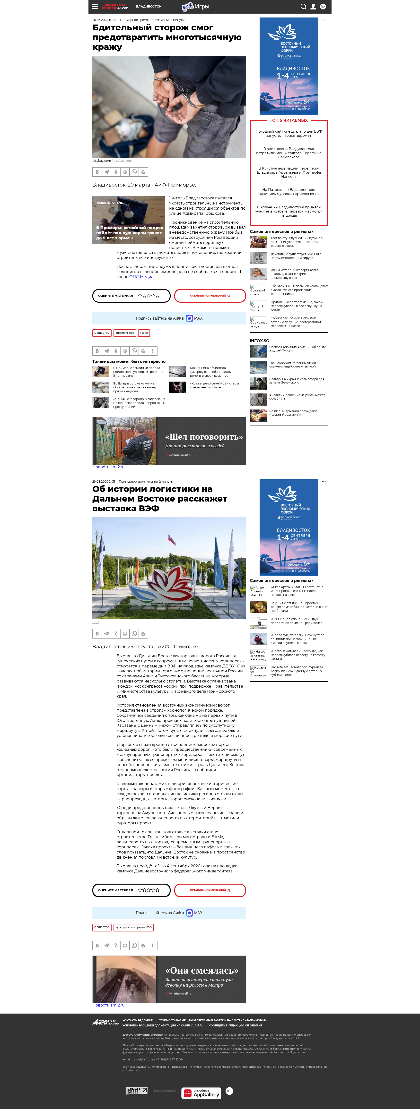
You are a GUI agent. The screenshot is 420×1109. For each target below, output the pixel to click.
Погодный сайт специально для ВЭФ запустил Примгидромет (289, 133)
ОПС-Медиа (141, 276)
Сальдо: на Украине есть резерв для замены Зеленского (296, 380)
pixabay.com (123, 160)
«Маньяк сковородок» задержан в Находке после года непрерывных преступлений (139, 403)
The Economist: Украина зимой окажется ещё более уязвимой (292, 364)
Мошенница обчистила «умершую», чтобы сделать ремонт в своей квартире (210, 371)
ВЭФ (95, 622)
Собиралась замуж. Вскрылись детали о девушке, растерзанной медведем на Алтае (296, 322)
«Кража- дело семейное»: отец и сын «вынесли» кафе (214, 385)
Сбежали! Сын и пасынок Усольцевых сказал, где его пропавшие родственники (299, 290)
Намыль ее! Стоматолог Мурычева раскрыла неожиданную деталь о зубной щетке (297, 671)
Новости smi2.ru (108, 467)
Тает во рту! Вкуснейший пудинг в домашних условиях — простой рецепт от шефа (297, 241)
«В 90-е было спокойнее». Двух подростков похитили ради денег (296, 621)
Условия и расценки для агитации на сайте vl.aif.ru (162, 1025)
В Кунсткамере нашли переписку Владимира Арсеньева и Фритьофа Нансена (289, 172)
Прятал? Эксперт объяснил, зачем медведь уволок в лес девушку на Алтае (297, 306)
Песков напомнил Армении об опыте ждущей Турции (297, 348)
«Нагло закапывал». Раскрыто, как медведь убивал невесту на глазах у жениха (298, 655)
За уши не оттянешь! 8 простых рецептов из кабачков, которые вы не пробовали (299, 607)
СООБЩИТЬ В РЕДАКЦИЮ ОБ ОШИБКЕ (235, 1025)
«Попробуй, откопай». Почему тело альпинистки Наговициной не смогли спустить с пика (297, 639)
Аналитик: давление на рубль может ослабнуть (297, 396)
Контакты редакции (137, 1020)
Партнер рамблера (164, 1090)
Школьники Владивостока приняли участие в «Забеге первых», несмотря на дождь (289, 211)
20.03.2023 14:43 (104, 20)
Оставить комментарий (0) (210, 295)
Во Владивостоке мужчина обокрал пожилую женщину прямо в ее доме (135, 387)
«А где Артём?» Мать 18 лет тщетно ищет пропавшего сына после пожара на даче (297, 591)
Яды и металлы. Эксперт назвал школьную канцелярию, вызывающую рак (295, 274)
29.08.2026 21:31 (103, 481)
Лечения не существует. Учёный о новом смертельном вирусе (296, 256)
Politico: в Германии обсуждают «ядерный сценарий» (293, 412)
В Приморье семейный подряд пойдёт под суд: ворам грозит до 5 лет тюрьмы (138, 371)
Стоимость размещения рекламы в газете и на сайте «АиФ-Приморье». (213, 1020)
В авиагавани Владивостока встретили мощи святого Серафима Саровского (288, 153)
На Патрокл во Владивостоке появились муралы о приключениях (288, 192)
